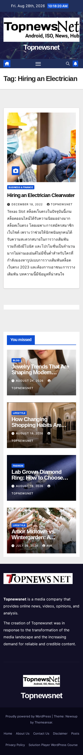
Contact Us (41, 733)
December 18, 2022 (28, 204)
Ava (49, 545)
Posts (75, 733)
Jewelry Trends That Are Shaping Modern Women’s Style (40, 372)
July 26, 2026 (27, 545)
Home (8, 733)
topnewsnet (62, 204)
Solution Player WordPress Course (53, 745)
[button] (68, 63)
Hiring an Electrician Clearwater (41, 195)
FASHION (18, 465)
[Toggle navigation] (38, 63)
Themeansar (43, 722)
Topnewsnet (41, 47)
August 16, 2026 (30, 486)
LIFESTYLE (19, 413)
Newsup (71, 716)
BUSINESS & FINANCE (21, 187)
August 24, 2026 (30, 380)
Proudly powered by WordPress (29, 716)
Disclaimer (60, 733)
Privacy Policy (15, 745)
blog (16, 360)
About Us (23, 733)
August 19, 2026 (30, 433)
